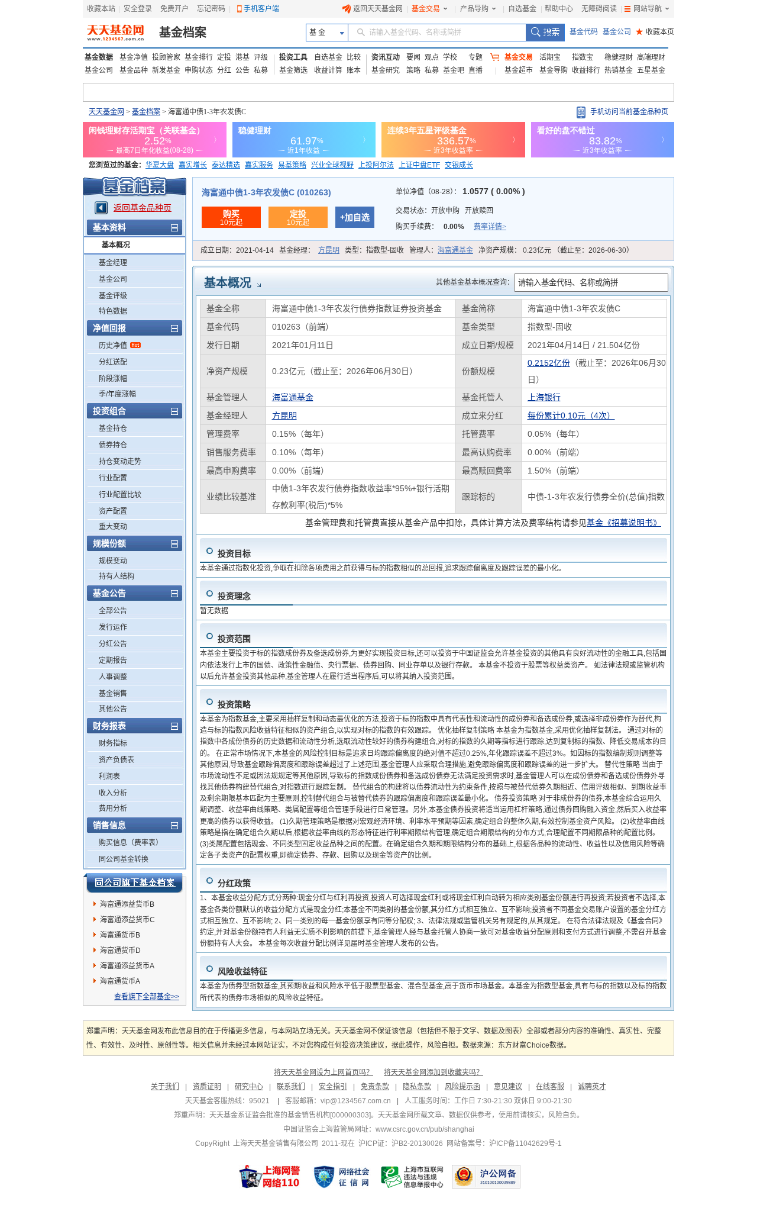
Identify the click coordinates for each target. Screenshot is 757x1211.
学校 (450, 57)
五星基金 (651, 70)
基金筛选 (293, 70)
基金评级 (113, 296)
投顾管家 (166, 57)
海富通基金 (455, 250)
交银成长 (459, 165)
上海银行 (544, 397)
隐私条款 (417, 1087)
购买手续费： (451, 227)
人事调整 (113, 677)
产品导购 (474, 9)
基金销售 (113, 694)
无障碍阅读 (599, 9)
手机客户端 (261, 9)
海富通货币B (120, 935)
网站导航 (647, 9)
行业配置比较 (120, 495)
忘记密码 (211, 9)
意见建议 (508, 1087)
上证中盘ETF (419, 165)
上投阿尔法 (376, 165)
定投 (224, 57)
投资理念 (234, 596)
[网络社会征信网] (341, 1177)
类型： (374, 250)
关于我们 (165, 1087)
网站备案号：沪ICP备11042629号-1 (504, 1143)
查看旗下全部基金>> (146, 997)
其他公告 (113, 709)
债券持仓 (113, 445)
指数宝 (582, 57)
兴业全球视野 (332, 165)
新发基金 (166, 70)
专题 (475, 57)
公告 (242, 70)
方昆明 (328, 250)
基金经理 (113, 263)
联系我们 (291, 1087)
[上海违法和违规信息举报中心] (412, 1177)
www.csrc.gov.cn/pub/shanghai (425, 1129)
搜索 (545, 32)
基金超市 (518, 70)
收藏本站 (101, 9)
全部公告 (113, 611)
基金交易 (426, 9)
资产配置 (113, 511)
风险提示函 (462, 1087)
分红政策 (234, 883)
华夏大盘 (159, 165)
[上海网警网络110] (269, 1177)
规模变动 (113, 561)
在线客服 (550, 1087)
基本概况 (116, 245)
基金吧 (453, 70)
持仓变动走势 (120, 462)
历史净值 (113, 346)
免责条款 (375, 1087)
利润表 (109, 776)
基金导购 (553, 70)
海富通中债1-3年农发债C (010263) (266, 192)
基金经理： (309, 250)
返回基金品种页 (143, 207)
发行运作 (113, 627)
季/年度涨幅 (117, 394)
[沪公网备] (486, 1177)
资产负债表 (116, 760)
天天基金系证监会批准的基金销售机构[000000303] (290, 1115)
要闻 (413, 57)
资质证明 (207, 1087)
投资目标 (234, 553)
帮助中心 (559, 9)
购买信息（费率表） (131, 843)
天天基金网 (106, 112)
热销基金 (618, 70)
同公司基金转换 (123, 859)
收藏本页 (655, 32)
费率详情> (490, 227)
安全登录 (138, 9)
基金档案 (182, 32)
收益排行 (586, 70)
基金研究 (385, 70)
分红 (224, 70)
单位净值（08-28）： (460, 192)
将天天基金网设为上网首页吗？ (323, 1072)
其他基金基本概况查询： (475, 282)
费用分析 (113, 808)
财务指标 (113, 743)
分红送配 (113, 362)
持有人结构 (116, 576)
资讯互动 (385, 57)
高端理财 (651, 57)
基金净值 (133, 57)
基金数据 (99, 57)
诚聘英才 (592, 1087)
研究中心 (249, 1087)
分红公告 (113, 644)
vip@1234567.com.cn (356, 1101)
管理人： (441, 250)
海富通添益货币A (127, 966)
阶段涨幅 (113, 379)
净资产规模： (555, 250)
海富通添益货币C (127, 920)
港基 (242, 57)
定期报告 (113, 660)
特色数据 (113, 311)
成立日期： (237, 250)
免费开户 (174, 9)
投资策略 (234, 704)
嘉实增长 (193, 165)
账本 (354, 70)
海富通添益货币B (127, 904)
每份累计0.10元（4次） (571, 415)
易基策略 (292, 165)
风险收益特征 (242, 971)
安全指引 (333, 1087)
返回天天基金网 (378, 9)
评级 (261, 57)
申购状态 (199, 70)
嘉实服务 (259, 165)
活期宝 (550, 57)
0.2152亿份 (549, 363)
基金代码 (584, 32)
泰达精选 (226, 165)
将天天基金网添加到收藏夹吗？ (433, 1072)
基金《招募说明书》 (624, 522)
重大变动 (113, 527)
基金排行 (199, 57)
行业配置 (113, 478)
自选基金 (522, 9)
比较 (354, 57)
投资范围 (234, 638)
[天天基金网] (117, 32)
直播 (475, 70)
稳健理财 (618, 57)
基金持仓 (113, 428)
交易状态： (444, 211)
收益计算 (328, 70)
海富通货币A (120, 981)
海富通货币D (120, 950)
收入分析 (113, 793)
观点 (432, 57)
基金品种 (133, 70)
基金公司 (617, 32)
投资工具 (293, 57)
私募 (261, 70)
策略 (413, 70)
